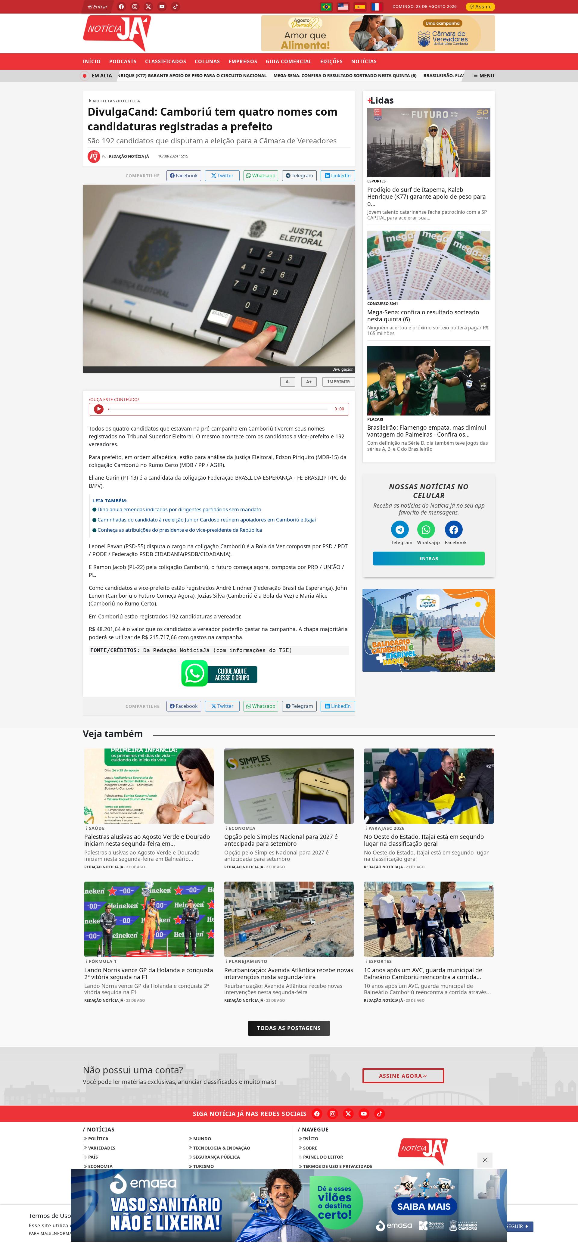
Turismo (203, 1166)
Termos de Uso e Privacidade (337, 1166)
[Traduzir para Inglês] (343, 7)
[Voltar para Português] (326, 7)
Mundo (201, 1138)
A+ (309, 381)
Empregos (242, 61)
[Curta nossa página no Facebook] (317, 1113)
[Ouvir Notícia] (99, 409)
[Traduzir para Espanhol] (360, 7)
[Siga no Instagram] (135, 6)
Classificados (165, 61)
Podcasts (123, 61)
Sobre (309, 1148)
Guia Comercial (289, 61)
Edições (331, 61)
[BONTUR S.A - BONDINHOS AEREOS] (428, 630)
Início (92, 61)
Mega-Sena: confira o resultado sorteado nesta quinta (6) (325, 75)
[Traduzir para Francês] (377, 7)
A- (288, 381)
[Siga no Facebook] (121, 6)
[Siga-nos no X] (348, 1113)
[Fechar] (485, 1160)
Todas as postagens (289, 1028)
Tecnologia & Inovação (221, 1148)
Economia (100, 1166)
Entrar (100, 6)
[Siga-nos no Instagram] (332, 1113)
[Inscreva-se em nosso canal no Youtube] (364, 1113)
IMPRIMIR (339, 381)
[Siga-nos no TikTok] (379, 1113)
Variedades (101, 1148)
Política (97, 1138)
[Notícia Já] (149, 33)
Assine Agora (400, 1075)
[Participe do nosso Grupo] (219, 675)
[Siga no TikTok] (175, 6)
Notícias (364, 61)
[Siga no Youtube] (162, 6)
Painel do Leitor (322, 1157)
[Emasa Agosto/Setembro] (387, 33)
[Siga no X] (148, 6)
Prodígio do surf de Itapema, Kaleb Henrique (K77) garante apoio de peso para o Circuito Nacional (126, 75)
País (92, 1157)
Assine (483, 6)
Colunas (207, 61)
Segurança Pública (216, 1157)
